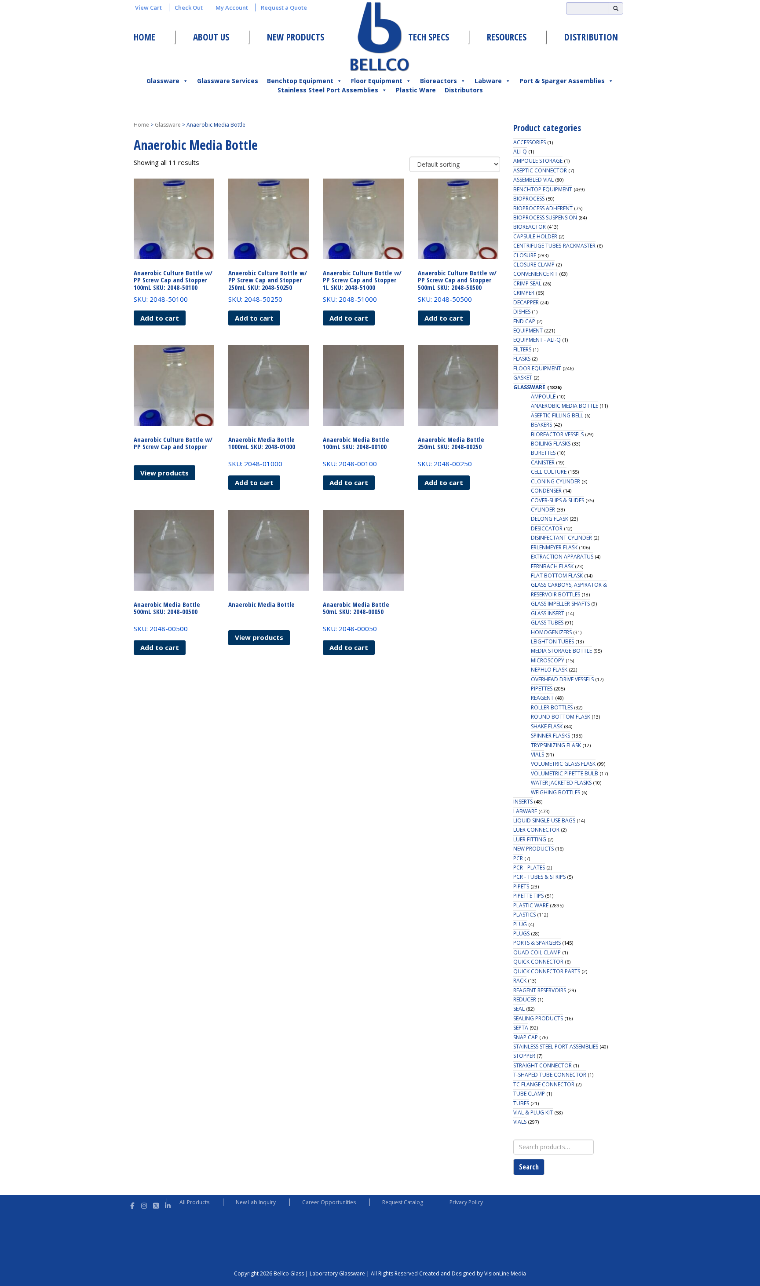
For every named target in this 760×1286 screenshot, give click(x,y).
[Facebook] (132, 1204)
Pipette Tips (528, 895)
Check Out (189, 7)
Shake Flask (547, 726)
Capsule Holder (535, 236)
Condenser (546, 490)
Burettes (543, 453)
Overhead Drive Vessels (562, 679)
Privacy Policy (466, 1202)
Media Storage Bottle (561, 650)
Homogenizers (551, 632)
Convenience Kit (535, 274)
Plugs (521, 933)
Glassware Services (227, 81)
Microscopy (547, 660)
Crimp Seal (527, 283)
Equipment (528, 330)
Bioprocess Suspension (545, 217)
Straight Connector (542, 1065)
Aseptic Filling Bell (557, 415)
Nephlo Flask (549, 669)
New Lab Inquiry (256, 1202)
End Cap (524, 321)
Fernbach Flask (552, 566)
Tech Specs (428, 37)
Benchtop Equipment (300, 81)
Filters (522, 349)
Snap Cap (525, 1037)
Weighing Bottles (555, 792)
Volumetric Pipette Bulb (564, 773)
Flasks (521, 358)
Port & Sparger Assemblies (562, 81)
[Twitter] (156, 1204)
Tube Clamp (529, 1093)
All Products (194, 1202)
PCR (518, 858)
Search (529, 1167)
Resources (506, 37)
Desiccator (547, 528)
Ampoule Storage (538, 160)
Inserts (523, 801)
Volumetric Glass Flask (563, 763)
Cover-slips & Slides (557, 500)
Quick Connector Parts (546, 971)
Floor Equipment (376, 81)
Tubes (521, 1103)
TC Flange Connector (543, 1084)
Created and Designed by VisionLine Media (472, 1273)
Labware (488, 81)
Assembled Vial (533, 179)
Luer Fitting (529, 839)
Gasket (522, 377)
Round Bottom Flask (560, 716)
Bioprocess (528, 198)
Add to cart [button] (159, 318)
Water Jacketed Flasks (561, 782)
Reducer (524, 999)
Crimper (523, 292)
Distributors (464, 90)
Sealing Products (538, 1018)
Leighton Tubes (552, 641)
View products (164, 472)
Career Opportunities (329, 1202)
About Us (211, 37)
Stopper (524, 1055)
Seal (519, 1008)
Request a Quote (284, 7)
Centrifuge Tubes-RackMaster (554, 245)
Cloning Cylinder (555, 481)
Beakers (541, 424)
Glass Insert (547, 613)
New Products (295, 37)
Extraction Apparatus (562, 556)
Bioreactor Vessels (557, 434)
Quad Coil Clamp (537, 952)
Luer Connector (536, 829)
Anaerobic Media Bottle (564, 405)
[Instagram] (144, 1204)
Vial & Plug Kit (533, 1112)
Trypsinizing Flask (556, 745)
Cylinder (543, 509)
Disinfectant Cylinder (561, 537)
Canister (543, 462)
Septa (520, 1027)
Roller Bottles (552, 707)
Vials (537, 754)
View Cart (148, 7)
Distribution (591, 37)
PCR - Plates (529, 867)
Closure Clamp (534, 264)
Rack (519, 980)
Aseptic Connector (540, 170)
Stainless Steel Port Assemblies (328, 90)
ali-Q (520, 151)
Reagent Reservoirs (539, 990)
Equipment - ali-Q (537, 339)
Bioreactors (438, 81)
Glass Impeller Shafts (560, 603)
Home (144, 37)
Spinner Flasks (550, 735)
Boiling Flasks (550, 443)
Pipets (521, 886)
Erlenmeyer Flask (554, 547)
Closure (524, 255)
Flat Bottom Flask (557, 575)
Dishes (521, 311)
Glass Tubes (547, 622)
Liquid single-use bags (544, 820)
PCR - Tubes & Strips (539, 876)
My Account (232, 7)
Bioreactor (529, 226)
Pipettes (541, 688)
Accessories (529, 142)
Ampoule (543, 396)
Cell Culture (548, 471)
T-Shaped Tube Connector (549, 1074)
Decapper (526, 302)
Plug (520, 924)
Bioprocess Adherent (543, 208)
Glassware (162, 81)
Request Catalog (402, 1202)
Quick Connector (538, 961)
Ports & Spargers (537, 942)
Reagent (542, 697)
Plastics (524, 914)
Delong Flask (549, 518)
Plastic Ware (416, 90)
